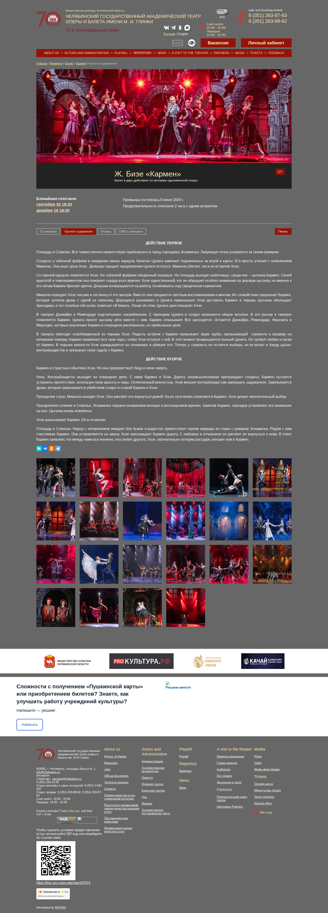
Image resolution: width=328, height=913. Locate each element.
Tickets (256, 53)
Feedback (276, 53)
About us (51, 53)
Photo (258, 756)
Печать (283, 231)
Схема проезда (227, 763)
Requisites (111, 763)
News (162, 53)
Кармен (81, 63)
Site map (266, 812)
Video (258, 763)
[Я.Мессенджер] (39, 448)
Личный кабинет (266, 42)
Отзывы (106, 231)
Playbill (121, 53)
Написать (30, 724)
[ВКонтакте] (45, 448)
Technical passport (116, 782)
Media (239, 53)
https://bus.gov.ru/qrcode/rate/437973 (63, 883)
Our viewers (224, 776)
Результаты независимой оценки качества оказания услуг (121, 808)
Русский (169, 34)
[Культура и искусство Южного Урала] (207, 661)
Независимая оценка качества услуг (118, 829)
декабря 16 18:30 (53, 210)
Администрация (152, 761)
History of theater (115, 756)
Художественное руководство (153, 769)
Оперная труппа (152, 784)
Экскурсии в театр (229, 782)
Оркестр (147, 777)
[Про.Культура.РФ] (141, 661)
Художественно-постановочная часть (156, 811)
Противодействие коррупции (116, 820)
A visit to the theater (190, 53)
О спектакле (48, 231)
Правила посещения (230, 756)
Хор (144, 797)
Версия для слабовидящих (191, 42)
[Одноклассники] (51, 448)
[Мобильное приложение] (262, 661)
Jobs (107, 769)
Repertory (143, 53)
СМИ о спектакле (131, 231)
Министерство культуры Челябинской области (95, 10)
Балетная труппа (153, 790)
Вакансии (218, 42)
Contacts (110, 789)
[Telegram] (57, 448)
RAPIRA (60, 907)
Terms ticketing (264, 797)
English (183, 34)
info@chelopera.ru (48, 772)
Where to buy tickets (267, 790)
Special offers (263, 803)
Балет (69, 63)
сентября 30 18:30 (54, 204)
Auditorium (223, 769)
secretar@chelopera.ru (66, 778)
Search (177, 43)
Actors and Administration (86, 53)
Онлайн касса (263, 784)
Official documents (116, 776)
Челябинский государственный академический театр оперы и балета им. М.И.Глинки (79, 754)
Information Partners (230, 806)
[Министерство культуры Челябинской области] (67, 661)
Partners (221, 53)
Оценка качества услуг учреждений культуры (119, 797)
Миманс (147, 803)
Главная (41, 63)
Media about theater (267, 769)
